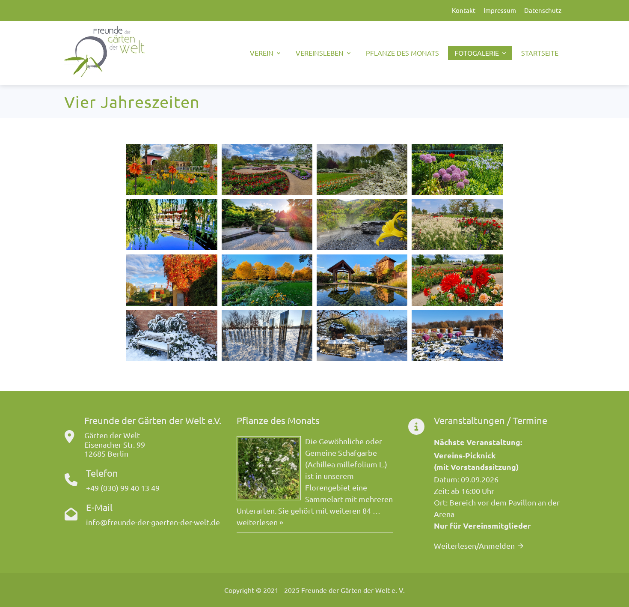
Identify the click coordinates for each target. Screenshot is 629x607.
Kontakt (463, 10)
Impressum (500, 10)
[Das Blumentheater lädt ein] (362, 169)
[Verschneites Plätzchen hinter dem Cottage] (171, 335)
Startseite (539, 52)
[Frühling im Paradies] (171, 169)
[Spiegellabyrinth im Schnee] (267, 335)
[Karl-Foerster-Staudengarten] (457, 169)
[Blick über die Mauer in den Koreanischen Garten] (362, 335)
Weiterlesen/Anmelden (474, 545)
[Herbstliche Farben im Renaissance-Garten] (171, 279)
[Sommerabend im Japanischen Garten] (267, 224)
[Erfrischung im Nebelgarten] (362, 224)
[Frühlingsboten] (267, 169)
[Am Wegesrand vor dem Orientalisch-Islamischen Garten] (267, 279)
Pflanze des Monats (402, 52)
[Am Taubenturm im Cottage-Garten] (362, 279)
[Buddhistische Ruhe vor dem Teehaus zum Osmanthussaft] (171, 224)
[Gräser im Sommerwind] (457, 224)
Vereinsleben (320, 52)
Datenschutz (542, 10)
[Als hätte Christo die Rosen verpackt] (457, 335)
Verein (261, 52)
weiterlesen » (260, 521)
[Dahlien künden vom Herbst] (457, 279)
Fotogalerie (476, 52)
